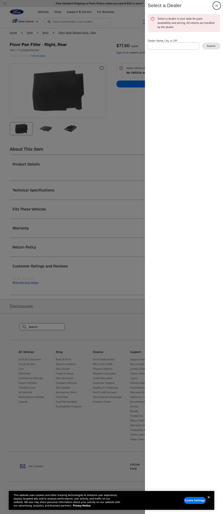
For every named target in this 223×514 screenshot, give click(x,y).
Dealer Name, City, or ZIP (162, 40)
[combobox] (173, 46)
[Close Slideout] (216, 5)
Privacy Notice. (82, 505)
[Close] (209, 500)
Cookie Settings (195, 500)
